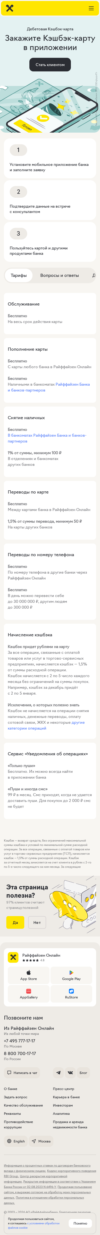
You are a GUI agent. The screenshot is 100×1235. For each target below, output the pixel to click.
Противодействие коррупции (18, 1124)
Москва (44, 1141)
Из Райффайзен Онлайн (29, 1028)
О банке (10, 1089)
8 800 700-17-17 (20, 1053)
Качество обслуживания (23, 1105)
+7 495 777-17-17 (19, 1041)
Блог (83, 1073)
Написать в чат (25, 1073)
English (19, 1141)
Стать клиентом (50, 64)
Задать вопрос (15, 1097)
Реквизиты (12, 1113)
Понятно (80, 1223)
